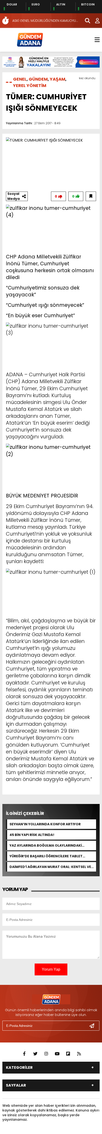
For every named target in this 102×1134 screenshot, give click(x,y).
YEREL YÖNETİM (29, 85)
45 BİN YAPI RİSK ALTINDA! (31, 834)
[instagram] (46, 1054)
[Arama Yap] (85, 20)
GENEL (20, 79)
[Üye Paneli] (95, 20)
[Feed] (79, 1054)
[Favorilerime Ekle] (91, 196)
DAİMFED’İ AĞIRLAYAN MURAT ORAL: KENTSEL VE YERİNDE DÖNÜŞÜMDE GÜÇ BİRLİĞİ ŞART (50, 866)
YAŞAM (57, 79)
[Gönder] (93, 1026)
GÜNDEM (38, 79)
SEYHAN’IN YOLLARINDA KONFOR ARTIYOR (45, 824)
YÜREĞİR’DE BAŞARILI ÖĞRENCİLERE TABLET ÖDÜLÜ (46, 856)
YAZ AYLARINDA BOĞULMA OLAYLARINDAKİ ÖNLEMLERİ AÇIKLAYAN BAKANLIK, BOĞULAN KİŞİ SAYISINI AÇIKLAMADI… (50, 845)
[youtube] (57, 1054)
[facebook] (24, 1054)
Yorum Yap (51, 969)
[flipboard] (68, 1054)
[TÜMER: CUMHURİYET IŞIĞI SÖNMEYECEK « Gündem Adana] (29, 39)
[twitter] (35, 1054)
